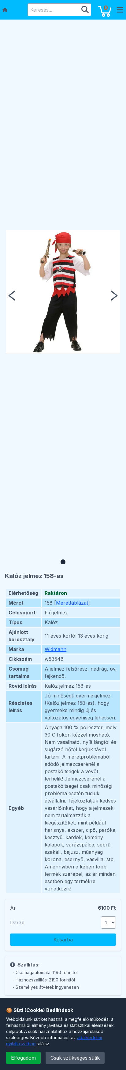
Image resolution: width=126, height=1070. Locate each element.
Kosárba (63, 940)
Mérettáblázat (72, 603)
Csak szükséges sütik (75, 1058)
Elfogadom (23, 1058)
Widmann (55, 649)
